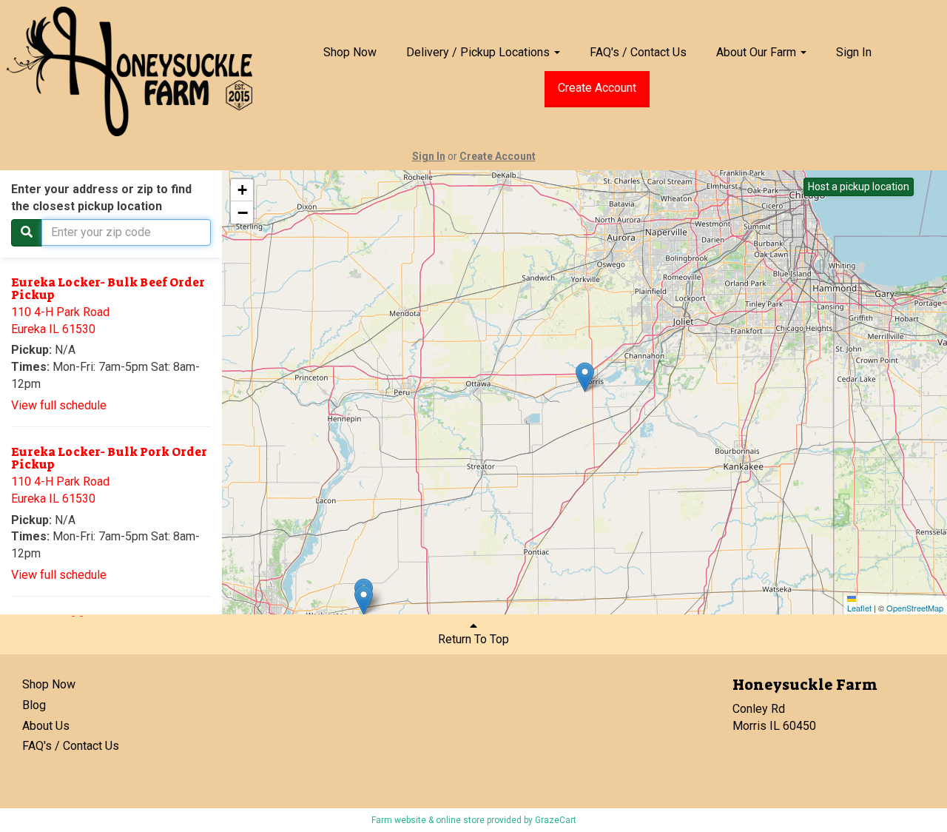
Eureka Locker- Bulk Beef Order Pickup (108, 289)
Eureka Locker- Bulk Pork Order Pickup (109, 458)
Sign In (854, 52)
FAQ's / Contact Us (638, 52)
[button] (363, 600)
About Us (46, 726)
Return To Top (473, 639)
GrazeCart (555, 820)
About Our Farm (757, 52)
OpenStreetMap (914, 608)
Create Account (597, 88)
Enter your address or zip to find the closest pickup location (101, 197)
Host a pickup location (858, 186)
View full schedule (59, 405)
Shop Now (350, 52)
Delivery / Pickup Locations (479, 52)
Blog (34, 705)
